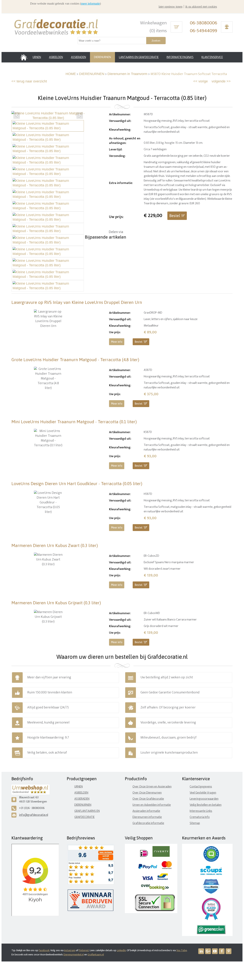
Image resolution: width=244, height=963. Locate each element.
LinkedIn (121, 950)
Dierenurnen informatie (147, 817)
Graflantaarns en (87, 811)
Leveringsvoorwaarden (204, 798)
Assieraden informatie (146, 811)
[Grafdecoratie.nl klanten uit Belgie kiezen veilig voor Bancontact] (162, 879)
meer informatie (90, 3)
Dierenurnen (82, 804)
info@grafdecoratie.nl (33, 815)
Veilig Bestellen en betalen (206, 804)
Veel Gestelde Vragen (203, 792)
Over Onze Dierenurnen (147, 792)
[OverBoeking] (155, 889)
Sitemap (195, 823)
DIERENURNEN (91, 74)
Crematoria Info (200, 817)
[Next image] (79, 115)
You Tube (181, 950)
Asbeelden (81, 792)
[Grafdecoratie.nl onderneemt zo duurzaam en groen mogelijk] (211, 933)
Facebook (44, 950)
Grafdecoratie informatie (148, 823)
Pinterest (84, 950)
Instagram (69, 950)
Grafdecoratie (84, 817)
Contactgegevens (201, 786)
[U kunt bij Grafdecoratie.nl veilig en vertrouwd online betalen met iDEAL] (144, 855)
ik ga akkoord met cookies (201, 6)
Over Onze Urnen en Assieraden (152, 786)
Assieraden (81, 798)
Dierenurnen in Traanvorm (127, 74)
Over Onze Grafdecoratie (148, 798)
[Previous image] (16, 115)
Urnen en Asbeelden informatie (151, 804)
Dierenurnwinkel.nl (73, 954)
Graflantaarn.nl (95, 954)
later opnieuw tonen (170, 6)
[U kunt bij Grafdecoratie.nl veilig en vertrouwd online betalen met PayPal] (147, 868)
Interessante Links (201, 811)
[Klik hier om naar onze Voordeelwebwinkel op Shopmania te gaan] (211, 892)
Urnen (78, 786)
